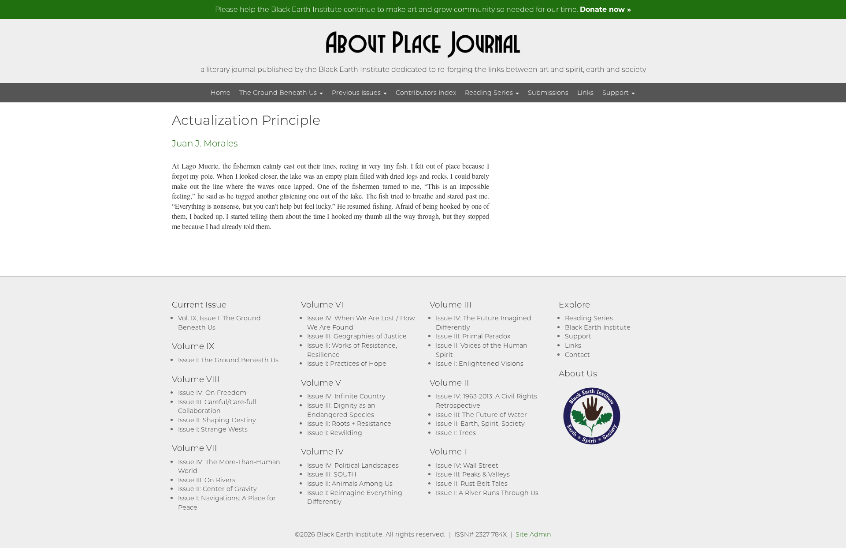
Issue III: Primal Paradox (473, 336)
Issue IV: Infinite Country (346, 396)
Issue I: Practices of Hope (346, 363)
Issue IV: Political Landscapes (353, 465)
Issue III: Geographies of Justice (357, 336)
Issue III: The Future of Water (481, 414)
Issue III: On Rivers (206, 480)
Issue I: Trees (456, 432)
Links (585, 92)
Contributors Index (426, 92)
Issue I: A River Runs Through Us (487, 492)
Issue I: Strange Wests (213, 429)
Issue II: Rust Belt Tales (472, 483)
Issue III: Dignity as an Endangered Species (341, 410)
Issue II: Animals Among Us (350, 483)
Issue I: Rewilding (334, 432)
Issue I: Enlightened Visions (479, 363)
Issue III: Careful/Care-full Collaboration (217, 406)
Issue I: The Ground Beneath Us (228, 360)
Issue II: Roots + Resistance (349, 423)
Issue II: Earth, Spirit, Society (480, 423)
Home (220, 92)
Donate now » (605, 9)
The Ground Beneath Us (279, 92)
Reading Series (490, 92)
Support (616, 92)
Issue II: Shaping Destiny (217, 420)
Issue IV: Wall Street (467, 465)
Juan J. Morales (205, 143)
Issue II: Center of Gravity (217, 488)
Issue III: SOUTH (331, 474)
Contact (577, 354)
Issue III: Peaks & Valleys (473, 474)
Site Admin (533, 534)
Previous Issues (357, 92)
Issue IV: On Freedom (212, 392)
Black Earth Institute (598, 327)
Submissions (548, 92)
